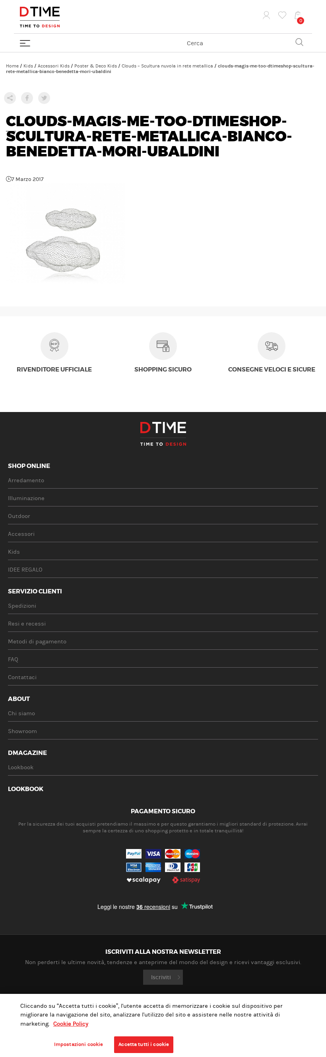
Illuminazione (26, 498)
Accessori (21, 534)
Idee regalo (25, 569)
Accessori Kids (54, 66)
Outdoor (19, 516)
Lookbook (20, 767)
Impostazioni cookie (78, 1044)
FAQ (13, 659)
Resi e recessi (27, 623)
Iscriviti (161, 977)
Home (12, 66)
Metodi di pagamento (37, 641)
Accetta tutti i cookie (143, 1044)
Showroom (22, 731)
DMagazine (27, 753)
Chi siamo (21, 713)
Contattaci (22, 677)
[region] (163, 1025)
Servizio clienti (35, 591)
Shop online (29, 466)
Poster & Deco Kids (95, 66)
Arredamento (26, 480)
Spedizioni (22, 606)
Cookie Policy (70, 1023)
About (19, 699)
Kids (28, 66)
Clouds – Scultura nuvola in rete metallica (167, 66)
